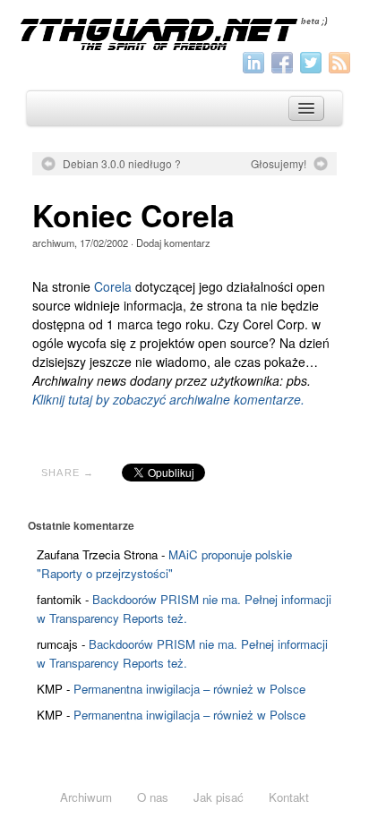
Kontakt (289, 796)
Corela (113, 286)
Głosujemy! (278, 164)
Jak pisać (218, 796)
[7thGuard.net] (184, 32)
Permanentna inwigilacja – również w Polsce (189, 688)
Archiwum (86, 796)
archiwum (53, 242)
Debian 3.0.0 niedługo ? (122, 164)
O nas (152, 796)
